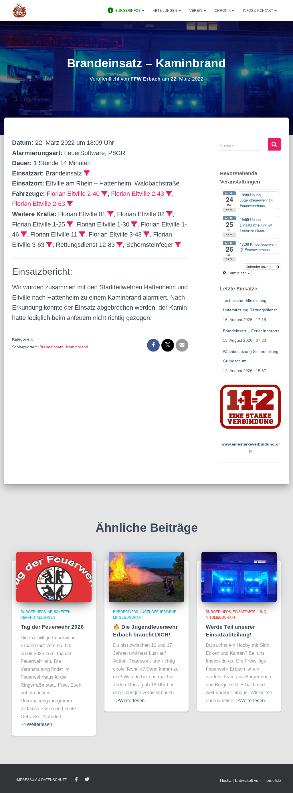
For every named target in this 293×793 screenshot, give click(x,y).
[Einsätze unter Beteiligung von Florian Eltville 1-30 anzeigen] (134, 224)
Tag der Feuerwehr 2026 (52, 627)
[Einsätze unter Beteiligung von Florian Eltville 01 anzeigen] (110, 214)
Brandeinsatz (51, 347)
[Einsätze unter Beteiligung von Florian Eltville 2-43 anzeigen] (169, 193)
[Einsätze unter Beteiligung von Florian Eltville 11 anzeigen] (82, 234)
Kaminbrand (77, 347)
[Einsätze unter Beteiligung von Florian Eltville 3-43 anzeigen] (146, 234)
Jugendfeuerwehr (158, 612)
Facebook (76, 779)
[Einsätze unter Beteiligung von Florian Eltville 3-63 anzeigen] (49, 244)
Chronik (223, 11)
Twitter (87, 779)
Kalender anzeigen (261, 266)
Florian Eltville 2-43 (137, 193)
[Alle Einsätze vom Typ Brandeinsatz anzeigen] (87, 173)
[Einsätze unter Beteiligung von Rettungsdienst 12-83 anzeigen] (119, 244)
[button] (142, 11)
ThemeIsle (271, 780)
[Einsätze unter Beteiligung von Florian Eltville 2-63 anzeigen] (70, 203)
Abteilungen (165, 11)
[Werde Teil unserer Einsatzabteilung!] (239, 576)
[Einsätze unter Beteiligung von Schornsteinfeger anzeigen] (178, 244)
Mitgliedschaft (128, 618)
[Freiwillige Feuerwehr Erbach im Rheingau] (19, 10)
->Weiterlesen (37, 724)
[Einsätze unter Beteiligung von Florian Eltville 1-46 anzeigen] (24, 234)
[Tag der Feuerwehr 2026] (54, 576)
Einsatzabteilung (249, 612)
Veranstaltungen (38, 618)
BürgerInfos (33, 612)
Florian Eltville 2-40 (73, 193)
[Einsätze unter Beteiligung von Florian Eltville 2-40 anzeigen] (104, 193)
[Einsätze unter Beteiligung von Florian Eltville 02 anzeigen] (169, 214)
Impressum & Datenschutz (41, 780)
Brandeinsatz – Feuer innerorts (251, 331)
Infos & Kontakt (258, 11)
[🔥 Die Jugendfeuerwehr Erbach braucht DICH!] (146, 576)
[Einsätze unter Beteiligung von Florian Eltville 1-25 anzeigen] (70, 224)
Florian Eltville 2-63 (38, 203)
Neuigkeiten (59, 612)
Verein (196, 11)
